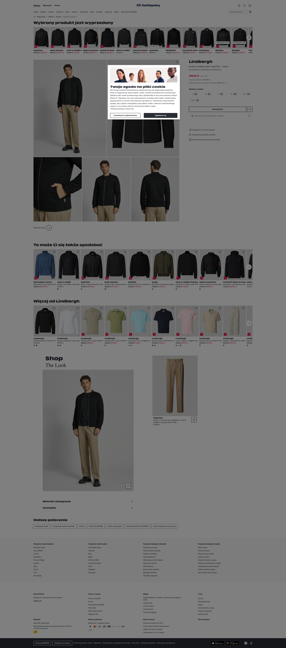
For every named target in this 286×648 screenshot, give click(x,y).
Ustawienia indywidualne (125, 115)
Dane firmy (130, 109)
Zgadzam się (160, 115)
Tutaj (119, 106)
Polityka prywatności (118, 109)
